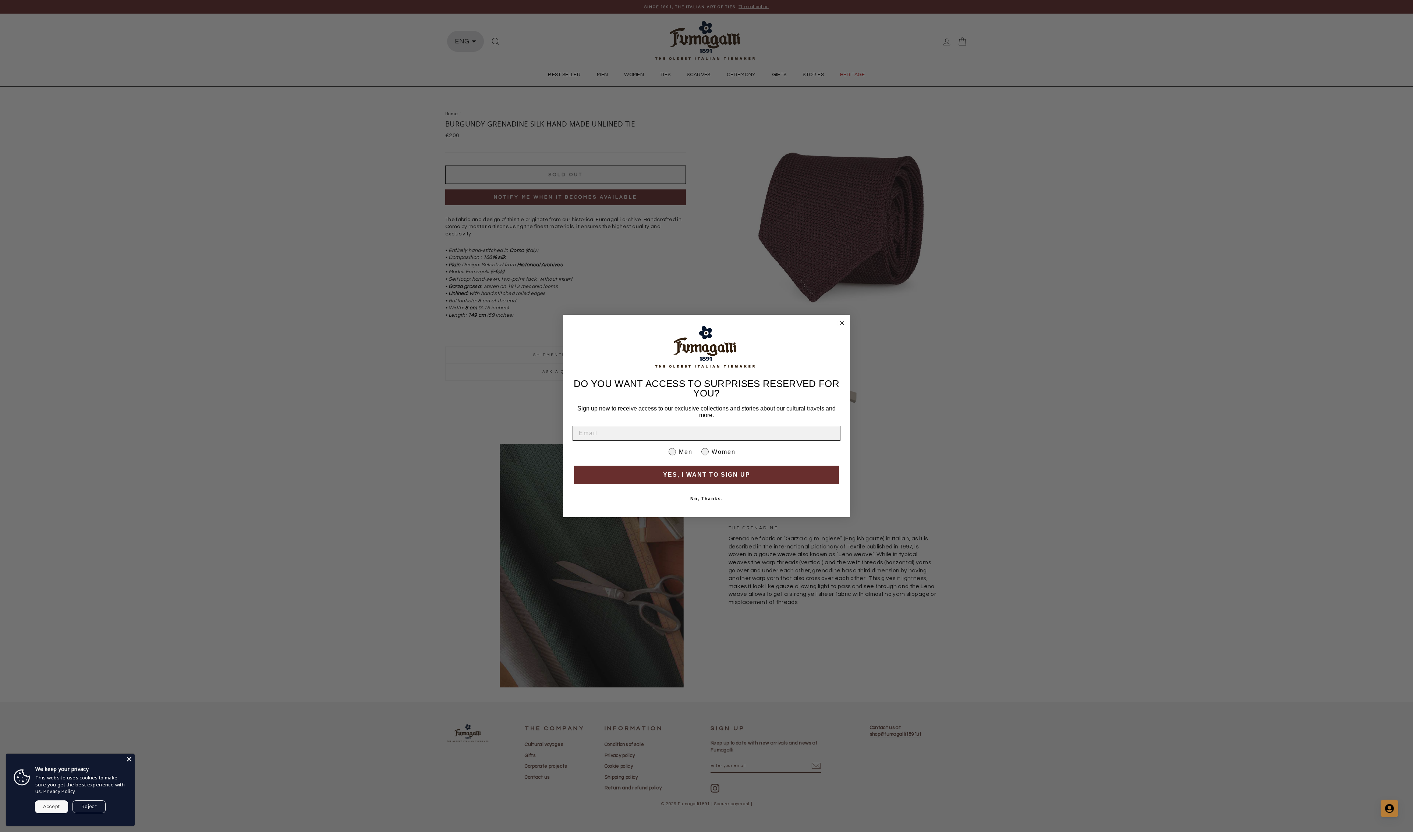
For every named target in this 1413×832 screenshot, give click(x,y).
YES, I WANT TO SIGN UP (706, 475)
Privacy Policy (59, 791)
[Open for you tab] (1389, 808)
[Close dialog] (841, 323)
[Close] (129, 759)
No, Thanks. (706, 498)
